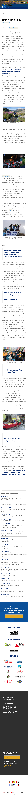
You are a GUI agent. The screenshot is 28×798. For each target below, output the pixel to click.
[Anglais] (20, 2)
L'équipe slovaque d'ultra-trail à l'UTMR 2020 (14, 520)
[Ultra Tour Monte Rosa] (3, 5)
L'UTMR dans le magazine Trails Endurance (13, 516)
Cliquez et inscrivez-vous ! (14, 616)
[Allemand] (22, 2)
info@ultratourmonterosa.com (11, 766)
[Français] (24, 2)
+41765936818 (8, 765)
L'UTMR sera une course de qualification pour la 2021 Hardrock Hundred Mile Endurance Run (12, 533)
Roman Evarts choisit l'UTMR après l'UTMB (13, 580)
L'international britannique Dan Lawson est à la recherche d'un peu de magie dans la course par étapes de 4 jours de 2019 (14, 562)
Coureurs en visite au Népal (9, 575)
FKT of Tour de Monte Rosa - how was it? (12, 596)
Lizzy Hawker (6, 22)
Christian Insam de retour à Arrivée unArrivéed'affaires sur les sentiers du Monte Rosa (14, 554)
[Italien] (27, 2)
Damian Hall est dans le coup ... (10, 585)
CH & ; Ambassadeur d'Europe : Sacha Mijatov (14, 504)
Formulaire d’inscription (9, 699)
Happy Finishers (11, 20)
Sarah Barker (13, 28)
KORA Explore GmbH (15, 779)
